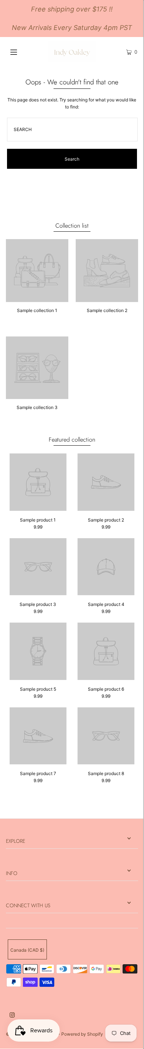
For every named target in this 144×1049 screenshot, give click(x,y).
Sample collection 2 (107, 310)
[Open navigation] (23, 51)
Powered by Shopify (82, 1034)
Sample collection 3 (37, 407)
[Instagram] (12, 1015)
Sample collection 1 (37, 310)
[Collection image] (37, 299)
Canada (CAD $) (27, 950)
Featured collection (72, 439)
